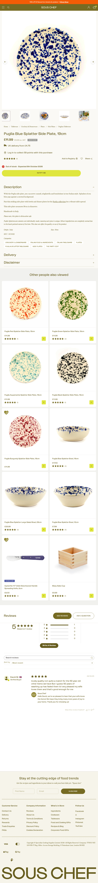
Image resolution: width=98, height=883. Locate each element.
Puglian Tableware (64, 127)
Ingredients (55, 811)
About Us (30, 815)
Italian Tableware (64, 242)
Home (6, 127)
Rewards (5, 822)
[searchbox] (46, 658)
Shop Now (64, 2)
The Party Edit (52, 246)
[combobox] (49, 663)
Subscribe (73, 791)
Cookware (55, 815)
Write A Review (49, 645)
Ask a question (83, 616)
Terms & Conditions (34, 819)
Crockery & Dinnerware (29, 127)
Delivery (5, 815)
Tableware (14, 127)
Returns (5, 819)
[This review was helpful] (87, 710)
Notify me (41, 173)
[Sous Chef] (49, 7)
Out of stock (24, 167)
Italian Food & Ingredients (41, 242)
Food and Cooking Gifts (61, 822)
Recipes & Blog (57, 826)
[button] (5, 62)
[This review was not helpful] (91, 709)
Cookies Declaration (34, 830)
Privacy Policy (32, 822)
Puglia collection (59, 202)
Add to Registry (68, 159)
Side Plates (51, 127)
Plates (43, 127)
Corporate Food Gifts (60, 830)
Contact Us (6, 811)
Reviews (30, 811)
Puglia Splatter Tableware (17, 246)
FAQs (4, 830)
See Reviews (62, 616)
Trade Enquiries (8, 826)
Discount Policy (32, 826)
